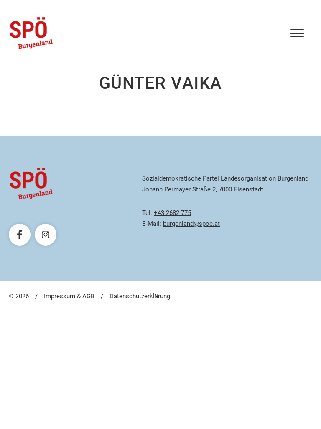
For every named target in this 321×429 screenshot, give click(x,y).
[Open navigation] (297, 33)
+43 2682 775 (172, 213)
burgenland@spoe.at (191, 223)
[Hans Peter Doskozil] (31, 33)
